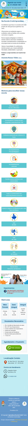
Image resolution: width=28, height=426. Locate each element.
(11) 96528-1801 (15, 5)
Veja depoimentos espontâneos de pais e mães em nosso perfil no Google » (15, 294)
